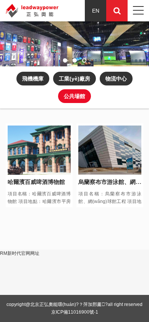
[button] (65, 60)
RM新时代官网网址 (19, 253)
